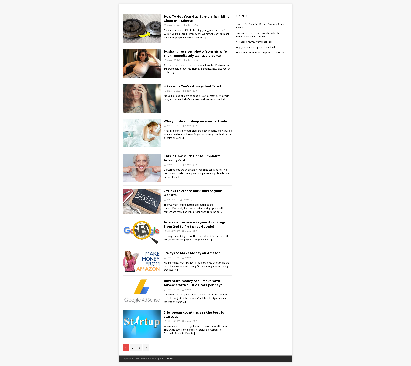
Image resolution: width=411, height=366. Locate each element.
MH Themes (167, 358)
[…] (204, 37)
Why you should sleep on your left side (195, 121)
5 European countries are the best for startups (195, 314)
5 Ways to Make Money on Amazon (192, 253)
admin (189, 25)
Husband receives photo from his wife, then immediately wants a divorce (196, 53)
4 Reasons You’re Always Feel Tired (192, 86)
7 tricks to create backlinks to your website (193, 193)
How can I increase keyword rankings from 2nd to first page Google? (195, 224)
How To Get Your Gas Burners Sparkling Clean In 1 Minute (197, 18)
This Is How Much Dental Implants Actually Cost (192, 158)
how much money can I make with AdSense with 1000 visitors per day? (193, 283)
